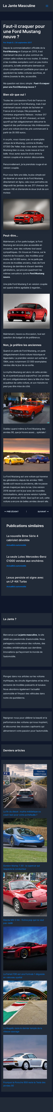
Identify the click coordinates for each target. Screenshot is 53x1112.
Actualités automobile (16, 545)
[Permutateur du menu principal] (47, 6)
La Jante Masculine (19, 6)
